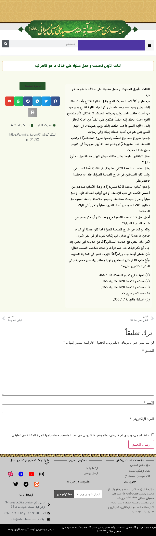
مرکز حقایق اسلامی (140, 465)
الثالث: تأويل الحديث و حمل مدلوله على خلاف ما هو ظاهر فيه (78, 66)
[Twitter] (16, 484)
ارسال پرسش (91, 473)
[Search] (5, 43)
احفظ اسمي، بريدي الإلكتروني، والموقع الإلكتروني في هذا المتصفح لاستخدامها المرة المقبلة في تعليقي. (80, 435)
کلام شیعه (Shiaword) (137, 476)
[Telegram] (21, 474)
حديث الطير (44, 125)
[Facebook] (26, 484)
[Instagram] (42, 474)
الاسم (149, 402)
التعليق (148, 350)
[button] (33, 86)
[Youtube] (31, 474)
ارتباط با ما (92, 468)
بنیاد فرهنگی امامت (139, 471)
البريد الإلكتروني (142, 418)
